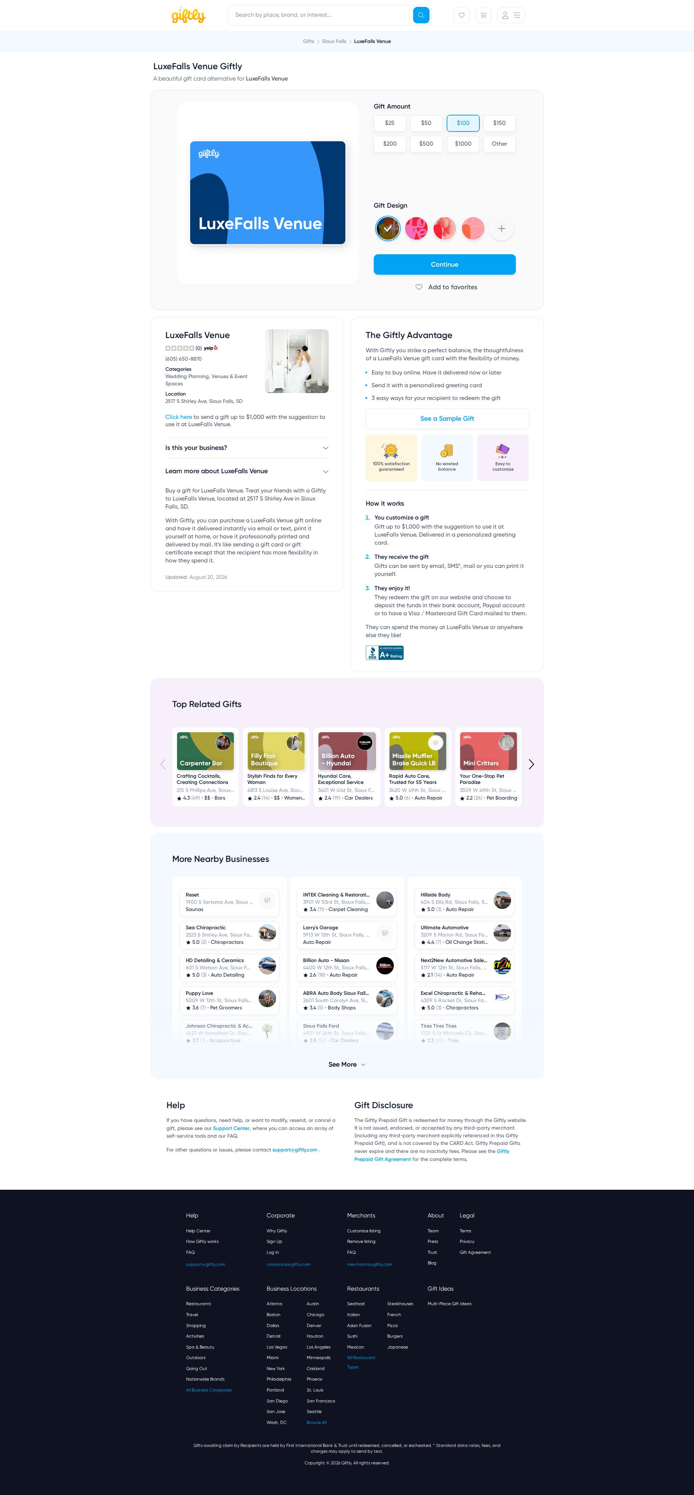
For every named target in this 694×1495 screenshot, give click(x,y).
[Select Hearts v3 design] (473, 228)
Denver (314, 1325)
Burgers (395, 1336)
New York (276, 1368)
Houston (315, 1336)
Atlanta (274, 1303)
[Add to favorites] (445, 287)
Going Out (196, 1368)
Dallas (273, 1325)
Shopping (196, 1325)
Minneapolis (318, 1357)
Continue (444, 264)
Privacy (467, 1241)
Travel (192, 1314)
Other (499, 144)
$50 (426, 123)
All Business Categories (209, 1390)
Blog (432, 1263)
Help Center (198, 1230)
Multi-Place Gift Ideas (449, 1303)
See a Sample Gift (447, 419)
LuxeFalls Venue (372, 41)
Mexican (355, 1347)
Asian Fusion (359, 1325)
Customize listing (364, 1230)
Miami (272, 1357)
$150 (499, 123)
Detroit (274, 1336)
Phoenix (314, 1379)
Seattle (314, 1411)
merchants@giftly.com (369, 1264)
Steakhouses (400, 1303)
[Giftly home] (187, 16)
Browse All (316, 1422)
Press (433, 1241)
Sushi (352, 1336)
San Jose (276, 1411)
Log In (273, 1252)
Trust (432, 1252)
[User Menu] (511, 15)
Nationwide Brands (205, 1379)
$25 (390, 123)
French (394, 1314)
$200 (389, 144)
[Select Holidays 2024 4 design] (388, 228)
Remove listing (361, 1241)
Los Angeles (318, 1347)
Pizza (392, 1325)
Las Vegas (277, 1347)
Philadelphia (279, 1379)
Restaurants (198, 1303)
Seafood (356, 1303)
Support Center (231, 1128)
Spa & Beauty (200, 1347)
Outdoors (195, 1357)
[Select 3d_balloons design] (445, 228)
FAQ (190, 1252)
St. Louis (315, 1390)
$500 (426, 144)
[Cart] (483, 15)
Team (433, 1230)
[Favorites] (462, 15)
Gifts (308, 41)
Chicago (315, 1314)
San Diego (277, 1401)
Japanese (397, 1347)
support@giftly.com (295, 1150)
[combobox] (329, 15)
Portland (275, 1390)
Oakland (316, 1368)
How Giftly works (202, 1241)
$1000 (463, 144)
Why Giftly (277, 1230)
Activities (195, 1336)
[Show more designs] (502, 228)
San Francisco (321, 1401)
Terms (465, 1230)
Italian (353, 1314)
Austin (313, 1303)
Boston (274, 1314)
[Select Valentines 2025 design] (416, 228)
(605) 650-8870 (183, 359)
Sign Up (274, 1241)
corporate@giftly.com (288, 1264)
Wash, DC (277, 1422)
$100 (462, 123)
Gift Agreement (475, 1252)
